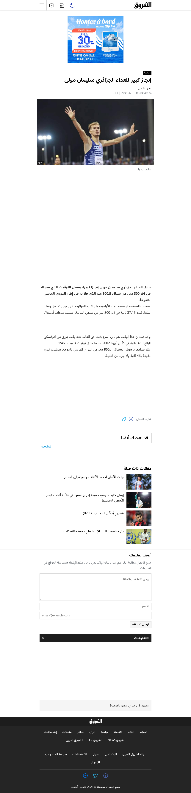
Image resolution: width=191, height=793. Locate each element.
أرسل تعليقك (140, 624)
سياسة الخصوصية (56, 754)
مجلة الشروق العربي (134, 754)
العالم (131, 732)
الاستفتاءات (79, 754)
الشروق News (116, 740)
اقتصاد (117, 732)
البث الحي (110, 754)
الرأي (92, 732)
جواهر (80, 732)
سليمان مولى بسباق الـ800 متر (121, 349)
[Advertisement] (95, 201)
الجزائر (143, 732)
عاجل (96, 754)
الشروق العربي (74, 740)
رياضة (147, 73)
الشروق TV (95, 740)
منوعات (67, 732)
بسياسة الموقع (58, 562)
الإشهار (95, 762)
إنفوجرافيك (50, 732)
